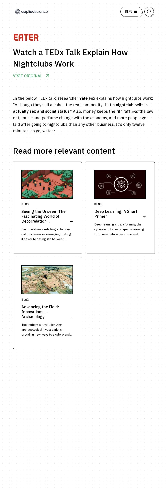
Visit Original (27, 76)
